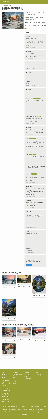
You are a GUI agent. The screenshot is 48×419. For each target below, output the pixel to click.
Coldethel (28, 223)
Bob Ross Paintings (18, 374)
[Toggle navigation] (44, 1)
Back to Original (7, 5)
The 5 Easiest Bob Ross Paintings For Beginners (6, 384)
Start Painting (27, 374)
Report (27, 47)
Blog (14, 383)
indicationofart (29, 81)
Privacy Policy (39, 374)
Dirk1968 (28, 36)
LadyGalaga (28, 174)
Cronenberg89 (29, 186)
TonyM (27, 231)
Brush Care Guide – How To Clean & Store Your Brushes (7, 400)
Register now (29, 265)
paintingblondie (29, 98)
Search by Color (17, 379)
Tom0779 (4, 9)
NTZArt (27, 138)
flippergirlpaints (29, 116)
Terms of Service (40, 375)
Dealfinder (27, 380)
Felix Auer (23, 414)
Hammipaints (29, 62)
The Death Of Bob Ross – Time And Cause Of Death (6, 392)
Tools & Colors (27, 378)
